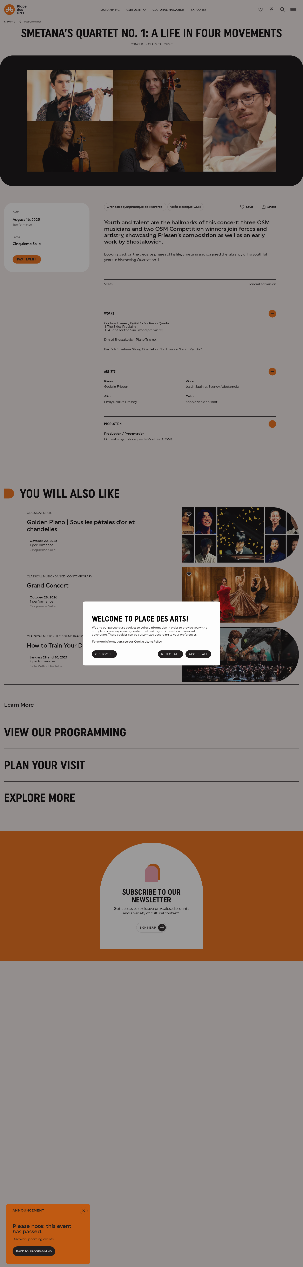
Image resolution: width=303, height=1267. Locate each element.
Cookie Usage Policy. (148, 641)
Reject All (170, 654)
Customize (104, 654)
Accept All (198, 654)
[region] (151, 633)
